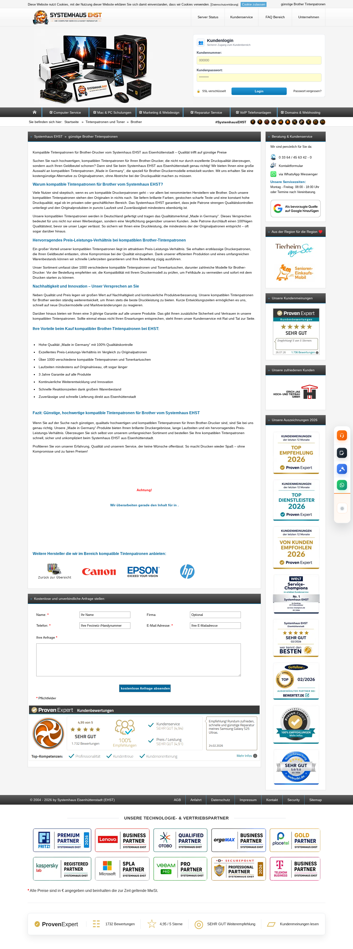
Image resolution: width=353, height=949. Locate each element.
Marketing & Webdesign (161, 112)
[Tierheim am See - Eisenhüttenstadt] (294, 261)
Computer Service (67, 112)
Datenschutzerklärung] (225, 4)
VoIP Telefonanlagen (255, 112)
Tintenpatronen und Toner (105, 122)
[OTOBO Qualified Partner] (180, 840)
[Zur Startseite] (35, 116)
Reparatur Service (208, 112)
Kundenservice (241, 17)
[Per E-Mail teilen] (322, 122)
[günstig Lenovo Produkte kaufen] (122, 840)
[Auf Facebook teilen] (253, 122)
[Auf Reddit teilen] (281, 122)
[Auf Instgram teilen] (267, 122)
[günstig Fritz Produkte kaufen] (62, 840)
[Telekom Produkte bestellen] (294, 869)
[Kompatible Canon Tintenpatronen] (99, 579)
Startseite (71, 122)
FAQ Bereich (275, 17)
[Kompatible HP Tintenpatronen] (187, 579)
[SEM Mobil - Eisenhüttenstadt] (294, 283)
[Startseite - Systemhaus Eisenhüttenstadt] (67, 17)
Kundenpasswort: (210, 70)
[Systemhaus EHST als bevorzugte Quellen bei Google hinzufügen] (295, 216)
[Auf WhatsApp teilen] (315, 122)
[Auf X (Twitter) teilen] (295, 122)
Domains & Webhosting (302, 112)
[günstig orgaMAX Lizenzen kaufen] (238, 840)
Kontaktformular (291, 166)
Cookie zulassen (253, 4)
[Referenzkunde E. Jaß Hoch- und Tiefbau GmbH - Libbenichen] (295, 392)
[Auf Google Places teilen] (260, 122)
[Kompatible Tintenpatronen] (54, 579)
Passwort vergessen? (307, 91)
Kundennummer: (209, 52)
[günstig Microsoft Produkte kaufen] (122, 869)
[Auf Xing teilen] (308, 122)
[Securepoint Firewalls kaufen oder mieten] (238, 869)
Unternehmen (308, 17)
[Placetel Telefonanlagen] (294, 840)
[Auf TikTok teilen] (301, 122)
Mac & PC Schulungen (114, 112)
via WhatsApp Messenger (298, 174)
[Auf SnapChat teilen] (288, 122)
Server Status (208, 17)
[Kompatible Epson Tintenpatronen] (143, 579)
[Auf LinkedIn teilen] (274, 122)
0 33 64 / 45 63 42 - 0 (295, 157)
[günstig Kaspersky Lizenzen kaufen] (62, 869)
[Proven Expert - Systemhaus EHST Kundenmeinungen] (296, 331)
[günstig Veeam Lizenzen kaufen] (180, 869)
